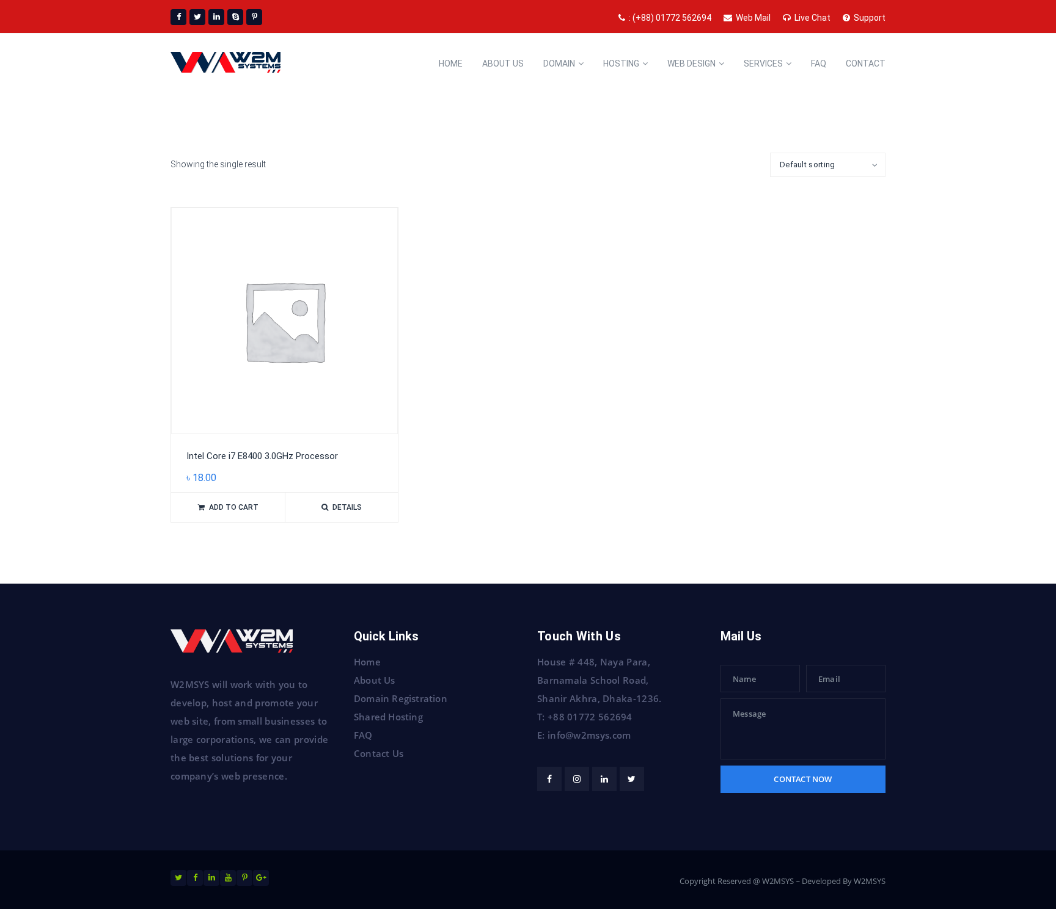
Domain (559, 63)
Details (347, 507)
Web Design (691, 63)
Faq (818, 63)
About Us (374, 680)
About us (503, 63)
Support (870, 18)
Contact (866, 63)
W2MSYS (870, 880)
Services (763, 63)
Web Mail (753, 18)
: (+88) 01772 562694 (670, 18)
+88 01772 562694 (590, 717)
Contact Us (378, 753)
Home (451, 63)
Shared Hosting (388, 717)
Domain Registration (400, 698)
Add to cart (233, 507)
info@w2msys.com (589, 735)
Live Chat (812, 18)
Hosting (621, 63)
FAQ (363, 735)
